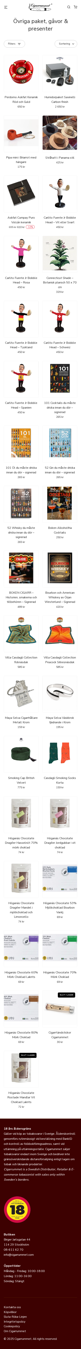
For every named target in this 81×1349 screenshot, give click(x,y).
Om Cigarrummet (15, 1331)
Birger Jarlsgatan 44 (17, 1240)
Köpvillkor (10, 1312)
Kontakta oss (12, 1307)
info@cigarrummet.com (19, 1255)
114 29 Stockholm (16, 1245)
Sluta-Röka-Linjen (15, 1317)
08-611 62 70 (13, 1250)
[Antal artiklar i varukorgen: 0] (75, 7)
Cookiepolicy (12, 1326)
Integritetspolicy (14, 1322)
